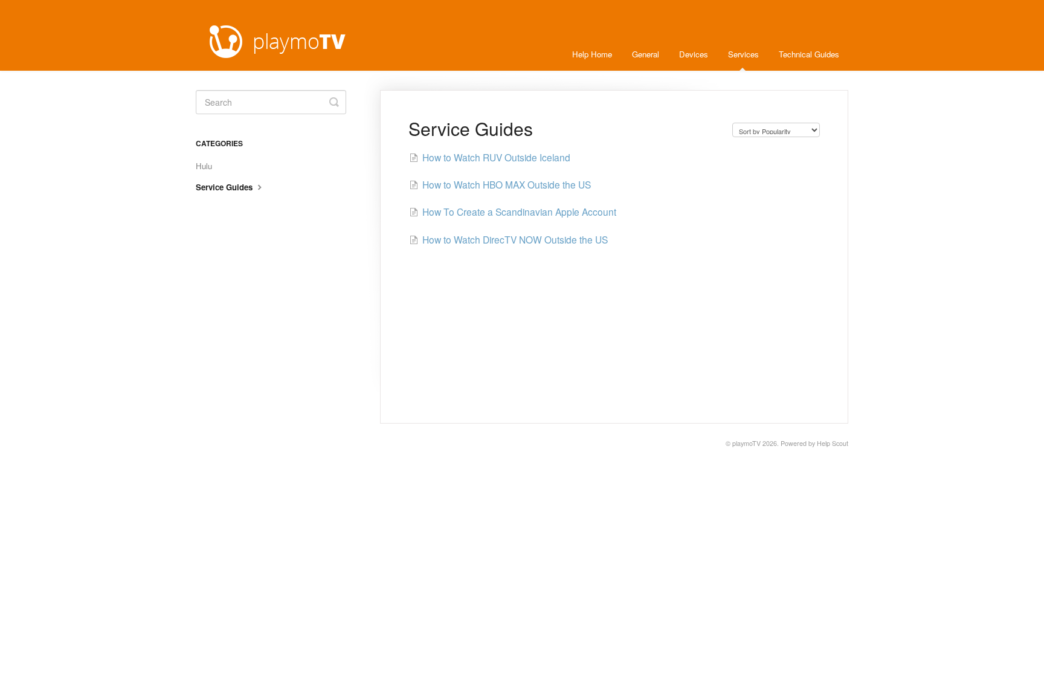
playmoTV (746, 443)
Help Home (592, 54)
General (645, 54)
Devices (693, 54)
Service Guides (225, 187)
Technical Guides (809, 54)
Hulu (204, 166)
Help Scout (832, 443)
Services (743, 54)
